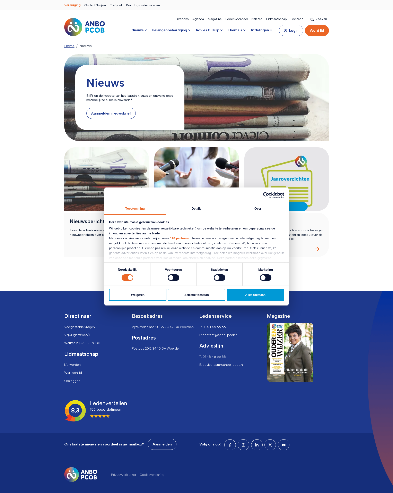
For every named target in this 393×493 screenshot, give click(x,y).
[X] (270, 444)
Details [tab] (197, 208)
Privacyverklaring (123, 475)
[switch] (173, 277)
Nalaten (256, 19)
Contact (296, 19)
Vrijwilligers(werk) (77, 335)
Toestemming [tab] (135, 208)
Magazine (215, 19)
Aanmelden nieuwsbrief (111, 113)
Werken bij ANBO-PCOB (82, 343)
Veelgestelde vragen (79, 327)
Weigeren (138, 294)
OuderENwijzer (95, 5)
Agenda (198, 19)
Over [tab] (257, 208)
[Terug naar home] (84, 27)
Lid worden (72, 365)
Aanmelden (162, 444)
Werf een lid (73, 373)
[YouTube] (283, 444)
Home (69, 46)
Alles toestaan (255, 294)
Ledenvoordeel (236, 19)
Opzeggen (72, 381)
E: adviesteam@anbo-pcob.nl (221, 365)
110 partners (179, 238)
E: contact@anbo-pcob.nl (218, 335)
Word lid (317, 30)
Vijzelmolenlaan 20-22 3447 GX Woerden (163, 327)
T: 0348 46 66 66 (212, 327)
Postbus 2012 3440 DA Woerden (156, 348)
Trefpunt (116, 5)
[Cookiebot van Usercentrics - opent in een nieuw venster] (266, 195)
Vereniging (72, 5)
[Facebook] (230, 444)
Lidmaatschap (276, 19)
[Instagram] (243, 444)
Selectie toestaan (196, 294)
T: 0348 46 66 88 (212, 357)
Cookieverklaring (152, 475)
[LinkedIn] (257, 444)
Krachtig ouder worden (143, 5)
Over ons (182, 19)
